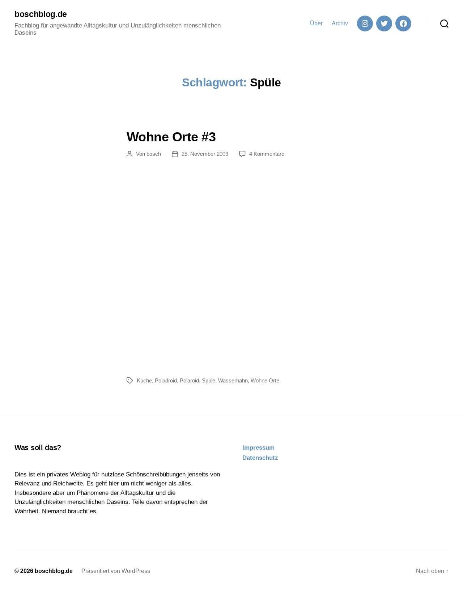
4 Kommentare (266, 154)
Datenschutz (260, 457)
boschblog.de (40, 14)
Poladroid (166, 380)
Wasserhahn (233, 380)
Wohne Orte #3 (171, 136)
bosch (153, 154)
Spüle (208, 380)
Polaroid (189, 380)
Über (316, 23)
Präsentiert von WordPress (115, 571)
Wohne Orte (265, 380)
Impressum (258, 447)
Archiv (340, 23)
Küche (144, 380)
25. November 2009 (205, 154)
